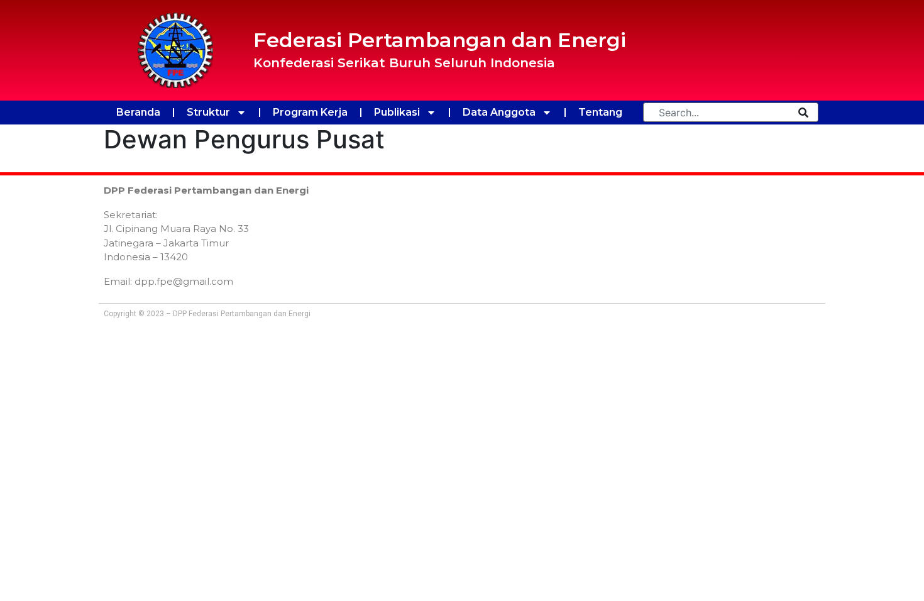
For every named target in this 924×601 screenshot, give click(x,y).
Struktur (208, 112)
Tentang (600, 112)
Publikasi (397, 112)
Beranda (138, 112)
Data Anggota (499, 112)
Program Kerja (310, 112)
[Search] (803, 112)
